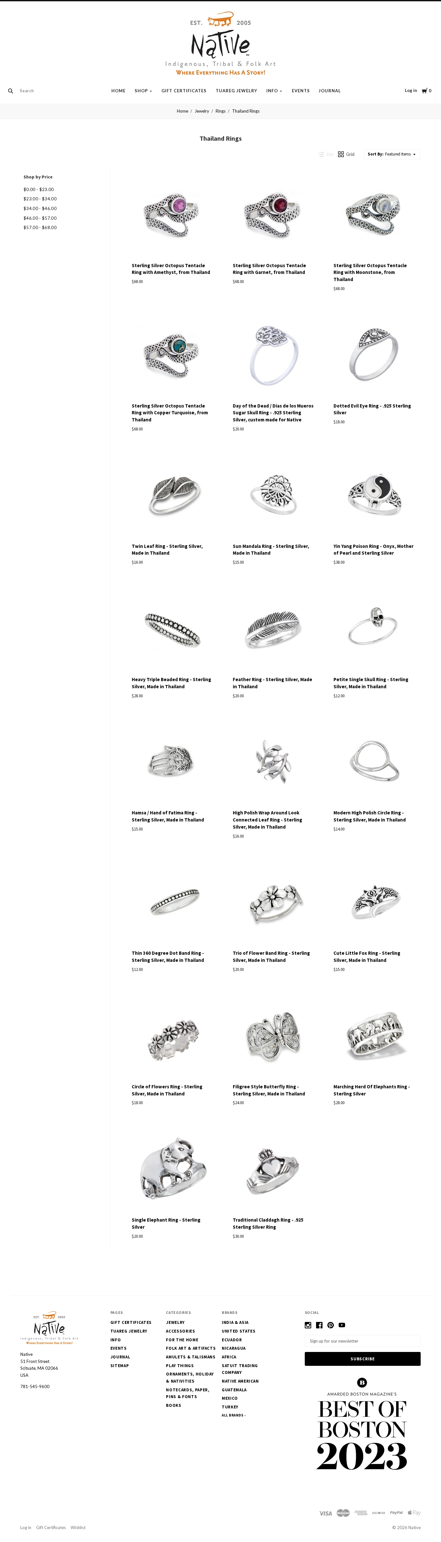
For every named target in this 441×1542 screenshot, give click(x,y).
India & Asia (235, 1322)
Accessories (180, 1331)
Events (301, 90)
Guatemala (234, 1390)
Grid (350, 154)
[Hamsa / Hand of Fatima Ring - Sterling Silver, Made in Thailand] (173, 763)
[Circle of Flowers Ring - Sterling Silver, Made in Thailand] (173, 1037)
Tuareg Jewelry (236, 90)
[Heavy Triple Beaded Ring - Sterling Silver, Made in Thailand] (173, 630)
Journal (330, 90)
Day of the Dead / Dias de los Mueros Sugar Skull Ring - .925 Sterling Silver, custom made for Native (273, 413)
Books (173, 1405)
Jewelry (202, 111)
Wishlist (78, 1527)
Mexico (230, 1398)
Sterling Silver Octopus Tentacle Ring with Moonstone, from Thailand (370, 272)
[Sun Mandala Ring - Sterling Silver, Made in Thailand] (274, 497)
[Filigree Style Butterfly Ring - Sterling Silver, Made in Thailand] (274, 1037)
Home (118, 90)
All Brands (233, 1415)
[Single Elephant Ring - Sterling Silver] (173, 1171)
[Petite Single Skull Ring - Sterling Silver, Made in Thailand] (374, 630)
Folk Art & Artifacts (191, 1348)
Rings (221, 111)
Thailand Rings (246, 111)
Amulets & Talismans (190, 1357)
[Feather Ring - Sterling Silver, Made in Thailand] (274, 630)
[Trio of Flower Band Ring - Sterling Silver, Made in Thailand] (274, 904)
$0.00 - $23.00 (39, 189)
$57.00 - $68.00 (40, 227)
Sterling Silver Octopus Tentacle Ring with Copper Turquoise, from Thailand (170, 413)
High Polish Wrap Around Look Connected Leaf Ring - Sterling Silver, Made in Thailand (267, 820)
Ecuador (232, 1340)
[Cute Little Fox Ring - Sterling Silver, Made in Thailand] (374, 904)
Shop (141, 90)
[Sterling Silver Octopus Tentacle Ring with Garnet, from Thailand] (274, 216)
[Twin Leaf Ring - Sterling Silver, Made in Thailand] (173, 497)
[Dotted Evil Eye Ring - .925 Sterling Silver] (374, 356)
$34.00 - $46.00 (40, 208)
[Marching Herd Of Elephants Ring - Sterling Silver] (374, 1037)
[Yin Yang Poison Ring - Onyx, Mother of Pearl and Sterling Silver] (374, 497)
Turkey (230, 1407)
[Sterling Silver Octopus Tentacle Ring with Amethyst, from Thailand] (173, 216)
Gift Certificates (184, 90)
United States (238, 1331)
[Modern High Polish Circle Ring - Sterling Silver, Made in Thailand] (374, 763)
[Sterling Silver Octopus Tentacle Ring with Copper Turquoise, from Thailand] (173, 356)
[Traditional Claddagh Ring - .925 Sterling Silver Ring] (274, 1171)
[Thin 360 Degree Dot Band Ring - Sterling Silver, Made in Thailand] (173, 904)
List (330, 154)
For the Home (182, 1340)
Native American (240, 1381)
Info (272, 90)
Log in (411, 90)
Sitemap (119, 1365)
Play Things (180, 1365)
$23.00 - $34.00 (40, 198)
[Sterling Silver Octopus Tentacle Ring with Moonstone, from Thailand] (374, 216)
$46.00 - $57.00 (40, 218)
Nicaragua (234, 1348)
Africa (229, 1357)
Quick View (172, 246)
